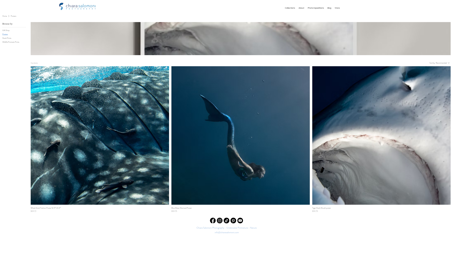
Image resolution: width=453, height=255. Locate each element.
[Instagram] (219, 220)
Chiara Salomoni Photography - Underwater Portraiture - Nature (227, 228)
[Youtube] (240, 220)
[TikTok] (226, 220)
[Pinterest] (233, 220)
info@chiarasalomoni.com (226, 232)
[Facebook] (213, 220)
